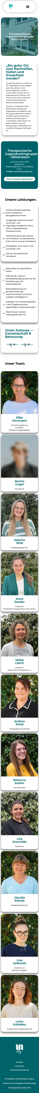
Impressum (19, 1066)
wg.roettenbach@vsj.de (22, 171)
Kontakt (19, 1062)
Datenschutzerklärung (19, 1070)
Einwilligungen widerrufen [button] (19, 1088)
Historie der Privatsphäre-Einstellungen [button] (19, 1083)
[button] (27, 6)
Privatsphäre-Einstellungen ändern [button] (19, 1079)
